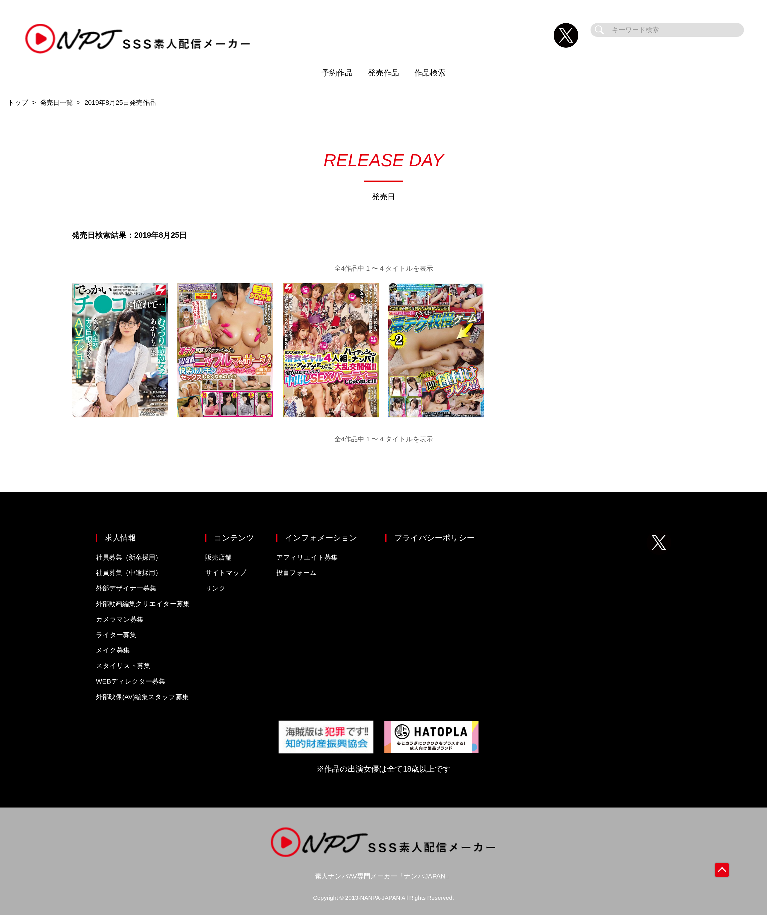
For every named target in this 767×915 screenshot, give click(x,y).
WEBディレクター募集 (130, 681)
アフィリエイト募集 (307, 557)
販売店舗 (218, 557)
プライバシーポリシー (434, 538)
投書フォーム (296, 572)
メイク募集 (113, 650)
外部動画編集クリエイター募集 (143, 604)
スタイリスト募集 (123, 665)
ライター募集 (116, 635)
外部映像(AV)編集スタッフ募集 (142, 697)
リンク (215, 588)
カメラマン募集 (120, 619)
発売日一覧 (56, 102)
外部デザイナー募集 (126, 588)
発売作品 (383, 73)
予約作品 (337, 73)
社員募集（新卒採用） (129, 557)
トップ (18, 102)
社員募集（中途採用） (129, 572)
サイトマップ (226, 572)
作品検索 (430, 73)
